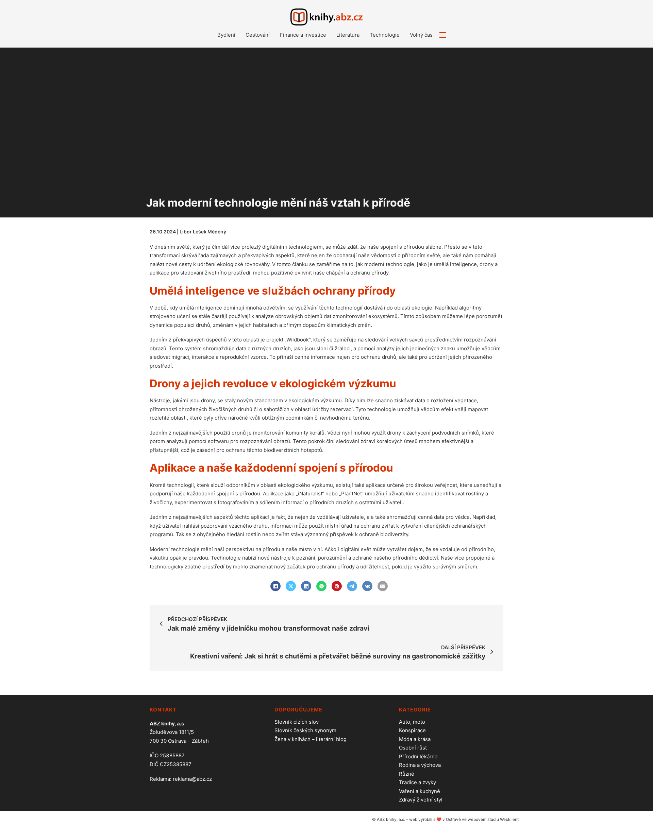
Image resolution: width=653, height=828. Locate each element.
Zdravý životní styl (420, 799)
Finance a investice (303, 35)
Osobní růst (413, 747)
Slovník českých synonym (305, 730)
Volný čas (421, 35)
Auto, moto (412, 722)
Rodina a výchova (420, 765)
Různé (406, 774)
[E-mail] (383, 586)
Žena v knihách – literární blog (310, 739)
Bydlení (226, 35)
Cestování (258, 35)
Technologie (385, 35)
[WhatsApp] (321, 586)
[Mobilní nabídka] (442, 35)
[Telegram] (352, 586)
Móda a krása (415, 739)
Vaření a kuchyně (419, 791)
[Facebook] (275, 586)
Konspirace (412, 730)
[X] (291, 586)
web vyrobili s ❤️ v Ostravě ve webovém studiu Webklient (464, 819)
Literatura (347, 35)
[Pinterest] (337, 586)
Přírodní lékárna (418, 756)
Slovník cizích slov (296, 722)
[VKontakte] (367, 586)
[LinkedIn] (306, 586)
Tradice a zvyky (417, 782)
